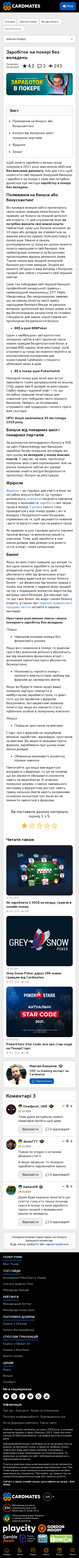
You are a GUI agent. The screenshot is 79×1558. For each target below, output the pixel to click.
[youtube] (47, 1396)
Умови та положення (44, 1410)
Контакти (22, 1410)
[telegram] (6, 1396)
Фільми (8, 1376)
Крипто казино (13, 1356)
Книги (7, 1370)
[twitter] (38, 1396)
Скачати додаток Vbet (18, 1284)
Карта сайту (48, 1423)
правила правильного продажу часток (39, 605)
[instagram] (14, 1396)
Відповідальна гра (53, 1417)
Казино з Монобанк (16, 1350)
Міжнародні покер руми (18, 1310)
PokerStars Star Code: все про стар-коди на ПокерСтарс (39, 1046)
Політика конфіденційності (21, 1417)
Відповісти (30, 1129)
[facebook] (22, 1396)
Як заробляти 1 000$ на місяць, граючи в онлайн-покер (39, 904)
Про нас (8, 1410)
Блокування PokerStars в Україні (24, 1278)
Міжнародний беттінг (17, 1304)
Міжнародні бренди (16, 1290)
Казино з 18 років (15, 1324)
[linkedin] (30, 1396)
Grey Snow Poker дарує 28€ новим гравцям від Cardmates (33, 975)
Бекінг (17, 152)
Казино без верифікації (18, 1330)
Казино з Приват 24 (16, 1344)
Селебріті (9, 1382)
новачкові (34, 499)
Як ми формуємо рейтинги (20, 1423)
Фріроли (19, 145)
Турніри (36, 507)
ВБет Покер (11, 1264)
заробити (48, 503)
